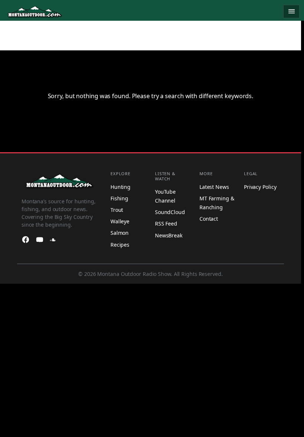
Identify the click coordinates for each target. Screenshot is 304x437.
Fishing (119, 198)
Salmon (119, 232)
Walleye (119, 221)
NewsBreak (168, 235)
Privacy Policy (260, 186)
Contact (208, 218)
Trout (116, 209)
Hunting (120, 186)
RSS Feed (166, 223)
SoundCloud (170, 212)
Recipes (119, 244)
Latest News (214, 186)
